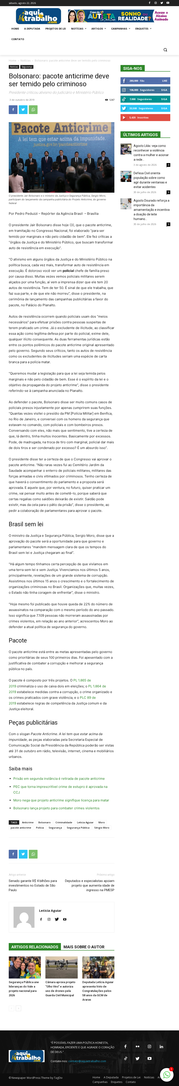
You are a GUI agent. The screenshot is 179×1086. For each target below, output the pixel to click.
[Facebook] (149, 3)
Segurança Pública (78, 827)
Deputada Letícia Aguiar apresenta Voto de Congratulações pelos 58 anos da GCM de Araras (98, 990)
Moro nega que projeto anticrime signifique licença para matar (61, 800)
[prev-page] (11, 1008)
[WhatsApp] (33, 109)
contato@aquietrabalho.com (87, 1061)
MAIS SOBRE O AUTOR (84, 947)
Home (12, 60)
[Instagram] (155, 3)
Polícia (40, 827)
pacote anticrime (21, 827)
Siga (164, 90)
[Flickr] (137, 1046)
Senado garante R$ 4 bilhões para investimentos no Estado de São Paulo (33, 885)
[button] (165, 50)
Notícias (26, 60)
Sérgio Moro (101, 827)
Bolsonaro (44, 822)
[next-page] (18, 1008)
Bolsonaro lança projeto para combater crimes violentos (56, 808)
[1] (166, 1077)
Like (164, 80)
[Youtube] (167, 3)
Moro (101, 822)
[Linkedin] (161, 1046)
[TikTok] (125, 1058)
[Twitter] (161, 3)
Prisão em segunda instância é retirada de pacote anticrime (59, 778)
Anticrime (28, 822)
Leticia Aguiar (85, 822)
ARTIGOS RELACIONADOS (34, 947)
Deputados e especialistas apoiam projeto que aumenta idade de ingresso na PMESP (89, 885)
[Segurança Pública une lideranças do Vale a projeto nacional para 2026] (25, 967)
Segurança (27, 66)
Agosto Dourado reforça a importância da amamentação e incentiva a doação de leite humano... (152, 210)
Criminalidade (63, 822)
